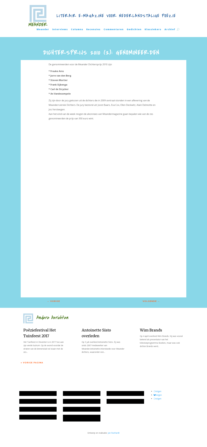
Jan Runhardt (114, 433)
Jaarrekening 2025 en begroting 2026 (37, 393)
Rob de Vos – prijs (116, 401)
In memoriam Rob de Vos (119, 393)
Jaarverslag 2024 (28, 417)
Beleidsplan (69, 401)
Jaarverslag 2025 (28, 401)
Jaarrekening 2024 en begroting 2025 (37, 409)
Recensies (93, 29)
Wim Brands (151, 330)
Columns (77, 29)
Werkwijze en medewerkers (76, 393)
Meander (43, 29)
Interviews (60, 29)
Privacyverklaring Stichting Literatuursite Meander (76, 418)
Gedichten (134, 29)
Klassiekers (153, 29)
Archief (169, 29)
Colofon (68, 409)
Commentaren (114, 29)
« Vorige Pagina (32, 362)
